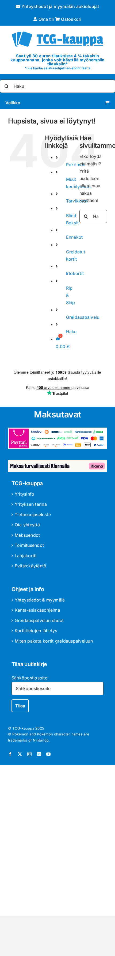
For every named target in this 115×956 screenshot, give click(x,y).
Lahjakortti (26, 555)
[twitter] (20, 754)
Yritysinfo (24, 494)
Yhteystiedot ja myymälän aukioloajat (59, 6)
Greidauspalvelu (82, 317)
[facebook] (10, 754)
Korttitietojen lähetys (36, 630)
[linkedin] (39, 754)
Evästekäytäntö (30, 565)
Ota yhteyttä (27, 524)
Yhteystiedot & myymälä (40, 600)
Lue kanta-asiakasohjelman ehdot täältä (58, 68)
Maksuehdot (27, 535)
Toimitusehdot (29, 545)
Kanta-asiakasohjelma (37, 610)
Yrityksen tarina (31, 504)
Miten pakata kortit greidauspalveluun (54, 641)
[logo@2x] (57, 30)
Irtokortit (75, 273)
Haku (71, 331)
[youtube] (48, 754)
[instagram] (29, 754)
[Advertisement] (57, 841)
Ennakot (74, 237)
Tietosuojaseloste (33, 514)
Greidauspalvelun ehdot (39, 620)
